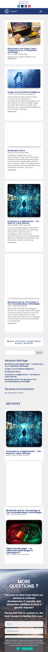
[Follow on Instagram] (29, 6)
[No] (45, 645)
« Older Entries (12, 561)
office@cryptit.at (24, 3)
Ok (18, 649)
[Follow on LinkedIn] (19, 6)
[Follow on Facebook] (26, 6)
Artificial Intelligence (27, 94)
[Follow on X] (22, 6)
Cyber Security (24, 225)
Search (39, 353)
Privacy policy (27, 649)
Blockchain (22, 54)
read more (12, 58)
